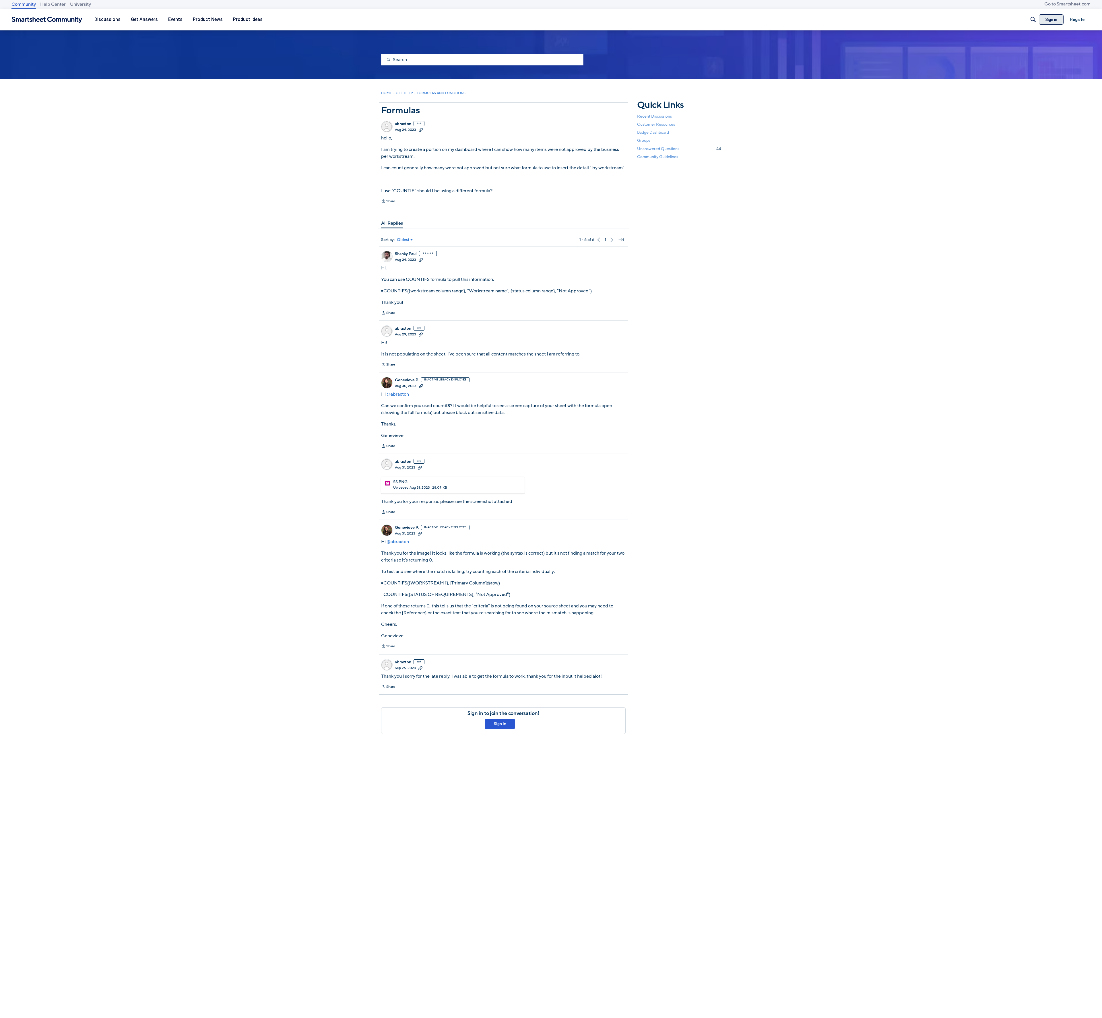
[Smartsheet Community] (46, 20)
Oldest (403, 240)
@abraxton (398, 394)
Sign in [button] (500, 723)
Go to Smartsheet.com (1067, 4)
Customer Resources (656, 124)
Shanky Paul (406, 254)
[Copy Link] (420, 129)
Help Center (53, 4)
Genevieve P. (407, 380)
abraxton (403, 124)
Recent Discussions (654, 116)
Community (23, 4)
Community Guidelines (657, 157)
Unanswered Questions (679, 148)
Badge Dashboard (653, 132)
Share (388, 202)
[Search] (1033, 19)
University (80, 4)
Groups (643, 140)
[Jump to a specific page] (621, 239)
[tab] (392, 223)
